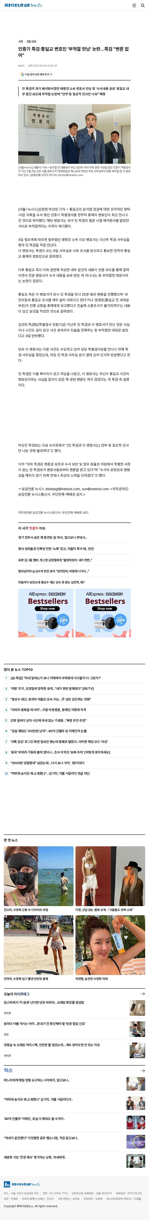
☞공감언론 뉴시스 (31, 489)
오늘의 (16, 994)
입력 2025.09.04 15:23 (41, 65)
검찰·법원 (31, 41)
